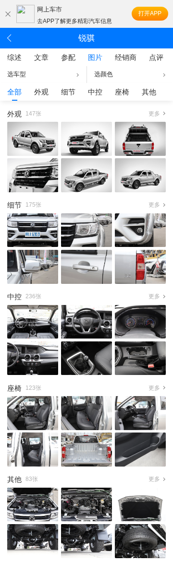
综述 (14, 57)
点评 (156, 57)
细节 (68, 92)
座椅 (122, 92)
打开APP (149, 13)
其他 (149, 92)
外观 (41, 92)
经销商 (125, 57)
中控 (95, 92)
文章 (41, 57)
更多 (154, 114)
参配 (68, 57)
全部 (14, 92)
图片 (95, 57)
